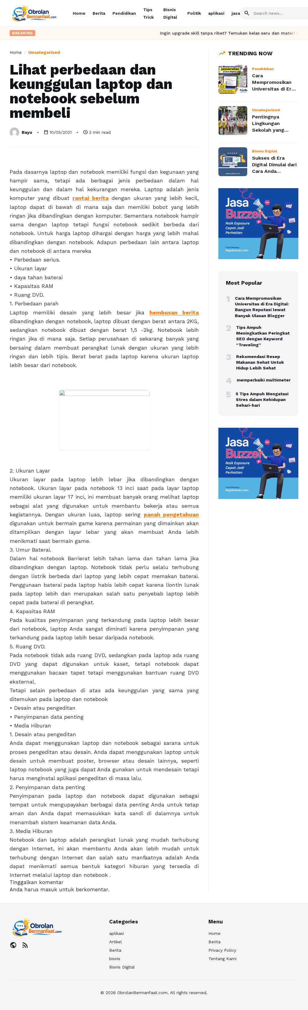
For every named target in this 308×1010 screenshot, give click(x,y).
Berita (99, 13)
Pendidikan (124, 13)
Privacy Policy (222, 950)
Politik (194, 13)
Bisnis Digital (122, 967)
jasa (236, 13)
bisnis (114, 958)
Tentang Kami (222, 958)
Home (79, 13)
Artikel (115, 941)
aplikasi (216, 13)
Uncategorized (44, 52)
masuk (48, 889)
